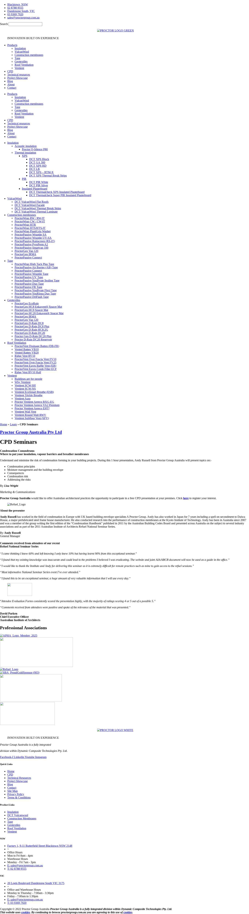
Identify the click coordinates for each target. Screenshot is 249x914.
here (186, 498)
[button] (128, 142)
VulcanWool (22, 51)
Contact (11, 87)
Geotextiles (21, 61)
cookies (25, 912)
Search (4, 24)
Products (12, 45)
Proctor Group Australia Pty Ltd (31, 432)
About (11, 84)
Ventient (19, 68)
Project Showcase (17, 77)
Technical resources (18, 74)
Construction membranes (29, 54)
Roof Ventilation (24, 64)
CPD (10, 71)
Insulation (20, 48)
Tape (17, 58)
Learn (13, 424)
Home (3, 424)
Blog (10, 81)
